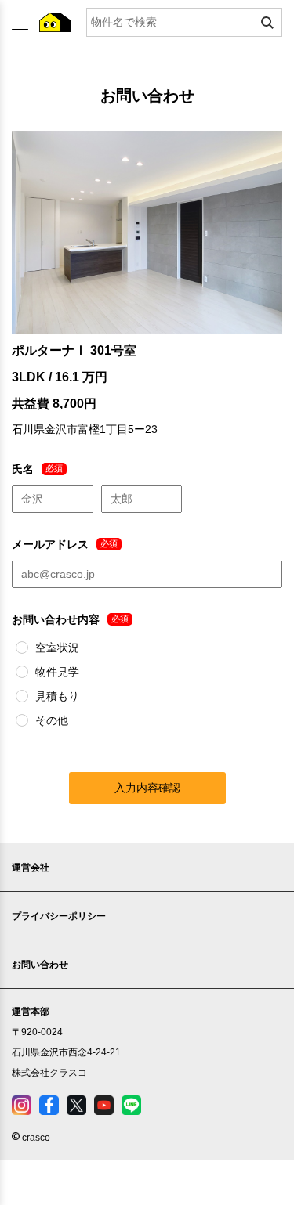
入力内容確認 (147, 787)
